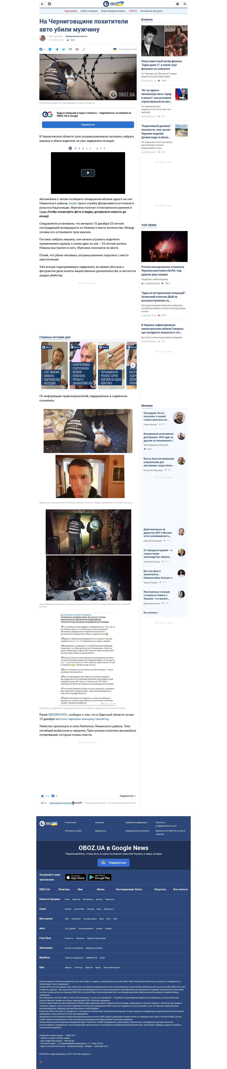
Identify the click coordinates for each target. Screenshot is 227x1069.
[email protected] (75, 1046)
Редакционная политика (60, 803)
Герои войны (70, 11)
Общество (160, 889)
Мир (80, 889)
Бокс (99, 909)
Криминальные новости (76, 36)
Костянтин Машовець (153, 470)
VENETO (133, 11)
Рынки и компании (74, 948)
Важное (147, 19)
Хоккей (90, 909)
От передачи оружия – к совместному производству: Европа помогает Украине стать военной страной (158, 554)
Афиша (68, 967)
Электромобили (86, 928)
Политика (64, 889)
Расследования (125, 889)
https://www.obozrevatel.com (141, 981)
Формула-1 (109, 909)
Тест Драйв (70, 928)
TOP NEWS (148, 225)
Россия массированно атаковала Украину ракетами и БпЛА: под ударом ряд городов (162, 270)
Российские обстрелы (151, 11)
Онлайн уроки (90, 919)
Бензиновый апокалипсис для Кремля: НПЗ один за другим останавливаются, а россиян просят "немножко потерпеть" (159, 437)
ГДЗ (67, 919)
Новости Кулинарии (96, 938)
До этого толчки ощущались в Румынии (161, 337)
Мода (98, 967)
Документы (100, 831)
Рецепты (69, 938)
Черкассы (109, 899)
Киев (67, 899)
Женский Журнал (111, 967)
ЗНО (108, 919)
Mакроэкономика (94, 948)
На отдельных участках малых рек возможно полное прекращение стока (156, 145)
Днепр (99, 899)
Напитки (80, 938)
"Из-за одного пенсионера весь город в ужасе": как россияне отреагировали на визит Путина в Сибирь (157, 96)
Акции (99, 928)
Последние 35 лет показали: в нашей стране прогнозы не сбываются (155, 417)
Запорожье (88, 899)
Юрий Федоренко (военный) (156, 445)
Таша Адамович (56, 36)
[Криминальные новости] (76, 804)
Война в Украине (89, 11)
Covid (102, 958)
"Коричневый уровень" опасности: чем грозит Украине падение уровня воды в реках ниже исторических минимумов (156, 131)
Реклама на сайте (73, 831)
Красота (89, 967)
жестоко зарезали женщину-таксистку (82, 719)
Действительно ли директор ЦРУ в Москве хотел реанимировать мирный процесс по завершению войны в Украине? (158, 533)
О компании (70, 822)
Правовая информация (136, 822)
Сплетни (78, 967)
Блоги (138, 889)
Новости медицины (74, 958)
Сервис (108, 928)
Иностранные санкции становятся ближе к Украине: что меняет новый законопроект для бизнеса (158, 595)
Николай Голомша (152, 562)
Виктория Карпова (152, 603)
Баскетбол (79, 909)
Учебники (76, 919)
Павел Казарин (150, 425)
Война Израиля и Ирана (113, 11)
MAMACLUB (91, 958)
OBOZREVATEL (58, 714)
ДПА (101, 919)
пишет (73, 203)
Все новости (180, 889)
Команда (99, 822)
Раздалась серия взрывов (154, 279)
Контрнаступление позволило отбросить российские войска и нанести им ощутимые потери (163, 308)
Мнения (147, 405)
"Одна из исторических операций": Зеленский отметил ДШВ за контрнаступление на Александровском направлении (163, 296)
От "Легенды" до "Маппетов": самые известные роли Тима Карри (159, 75)
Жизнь (101, 889)
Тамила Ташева (150, 583)
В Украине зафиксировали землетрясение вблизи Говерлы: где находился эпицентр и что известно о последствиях (162, 328)
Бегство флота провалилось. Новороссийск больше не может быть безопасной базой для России (158, 575)
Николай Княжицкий (153, 541)
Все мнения (150, 612)
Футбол (68, 909)
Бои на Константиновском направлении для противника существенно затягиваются (159, 462)
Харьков (76, 899)
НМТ (115, 919)
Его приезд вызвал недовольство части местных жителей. (156, 109)
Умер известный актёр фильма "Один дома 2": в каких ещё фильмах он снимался (161, 65)
